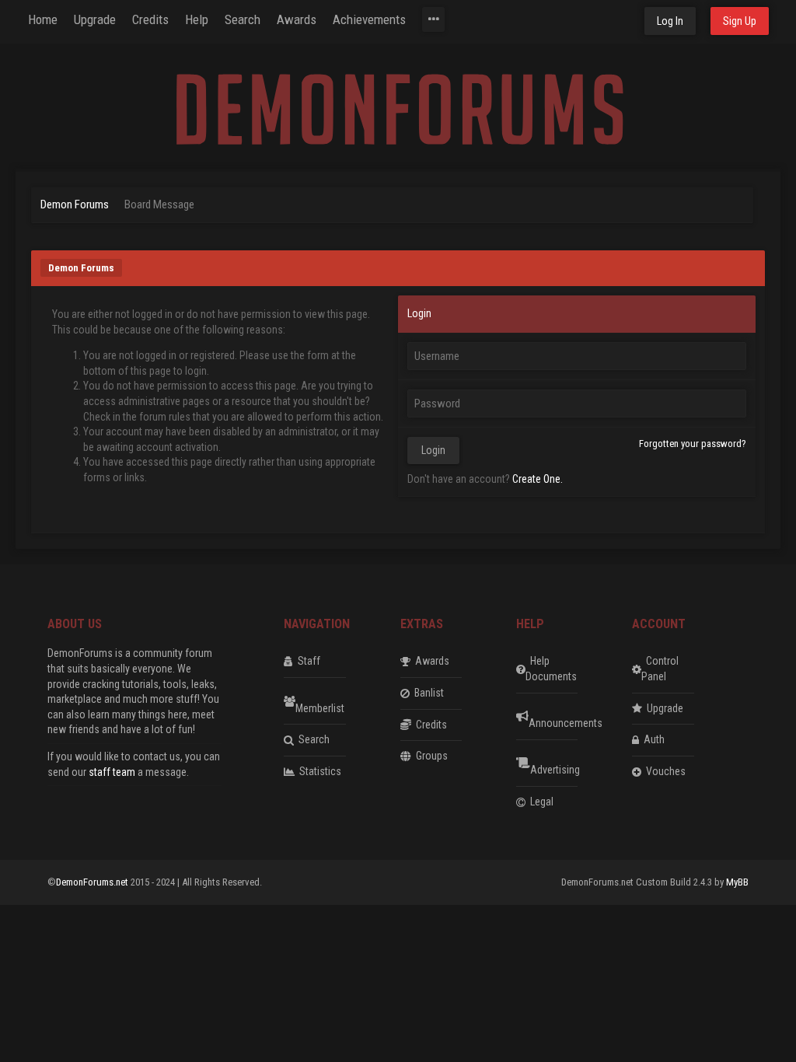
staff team (112, 772)
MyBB (737, 882)
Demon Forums (74, 204)
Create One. (537, 479)
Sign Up (739, 21)
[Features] (433, 19)
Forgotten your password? (692, 443)
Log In (670, 21)
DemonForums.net (93, 882)
